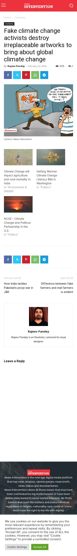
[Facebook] (8, 75)
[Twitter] (17, 75)
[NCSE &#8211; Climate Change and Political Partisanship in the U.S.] (18, 204)
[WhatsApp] (35, 75)
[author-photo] (38, 326)
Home (7, 17)
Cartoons (20, 17)
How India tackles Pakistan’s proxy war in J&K (18, 288)
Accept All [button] (40, 546)
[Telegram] (44, 75)
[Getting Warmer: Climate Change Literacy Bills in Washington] (51, 157)
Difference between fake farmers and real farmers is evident (56, 288)
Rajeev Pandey (16, 66)
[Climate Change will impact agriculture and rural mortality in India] (18, 157)
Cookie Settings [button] (17, 546)
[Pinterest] (26, 75)
